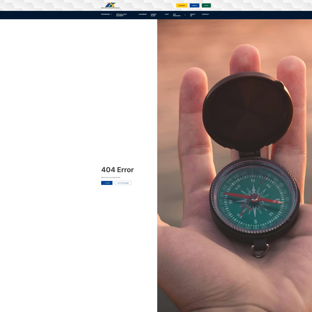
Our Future (182, 5)
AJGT (167, 14)
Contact (205, 14)
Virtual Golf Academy (121, 15)
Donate (206, 5)
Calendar (143, 14)
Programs (105, 14)
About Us (192, 15)
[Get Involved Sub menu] (185, 15)
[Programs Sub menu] (111, 14)
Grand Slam (153, 15)
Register (194, 5)
